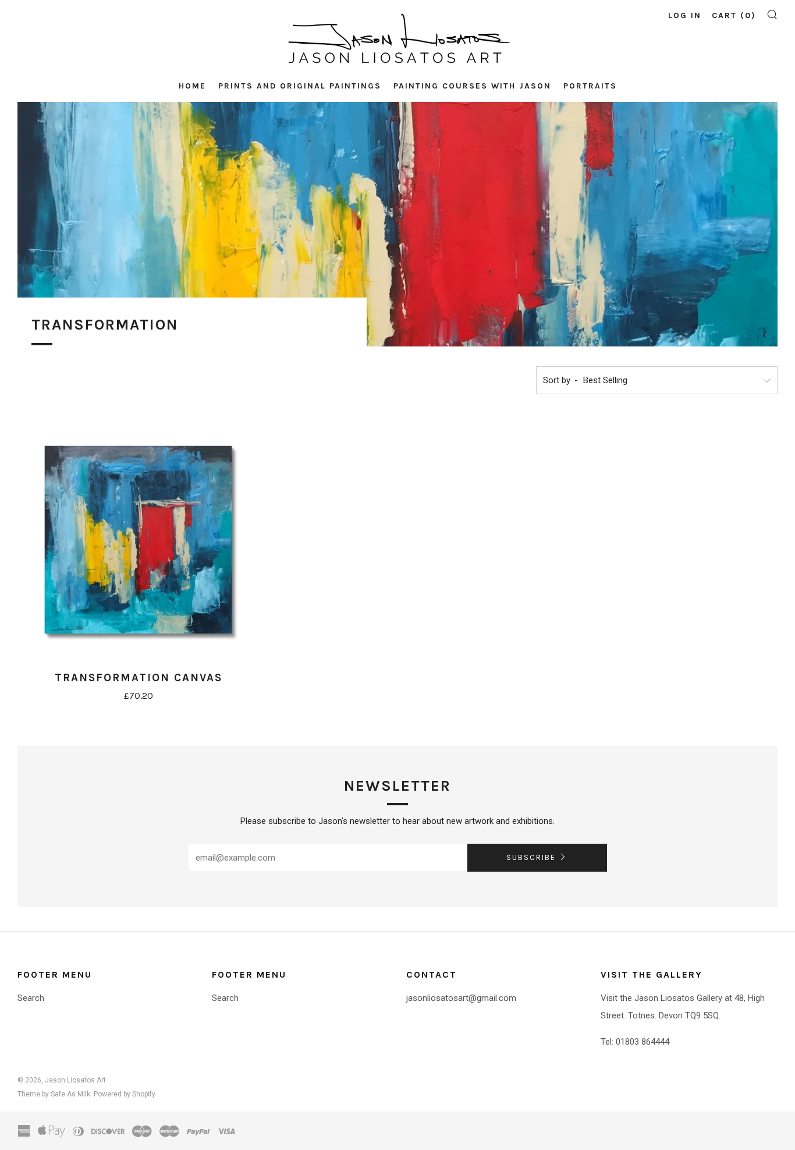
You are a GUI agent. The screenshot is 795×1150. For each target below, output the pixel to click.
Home (192, 86)
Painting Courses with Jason (472, 86)
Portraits (590, 86)
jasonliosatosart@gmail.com (461, 998)
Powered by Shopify (124, 1094)
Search (30, 998)
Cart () (734, 15)
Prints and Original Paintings (299, 86)
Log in (684, 15)
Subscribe (531, 857)
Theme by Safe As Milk (53, 1094)
